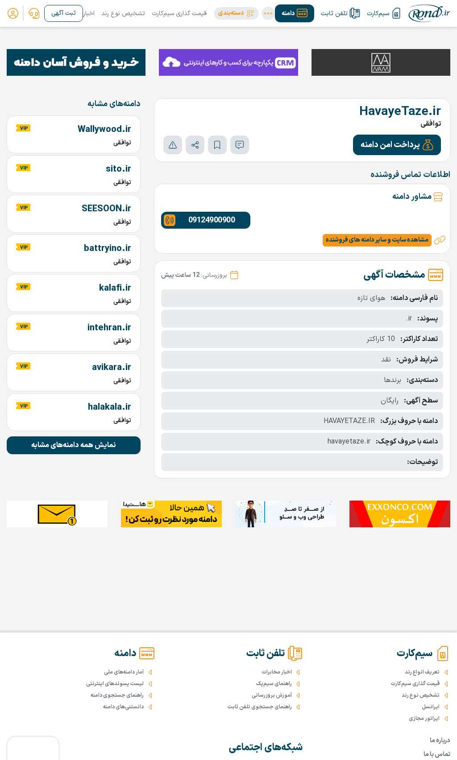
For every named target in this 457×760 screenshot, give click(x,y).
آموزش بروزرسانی (272, 695)
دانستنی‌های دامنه (123, 707)
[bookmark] (217, 145)
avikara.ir (111, 367)
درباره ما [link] (440, 740)
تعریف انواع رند (422, 672)
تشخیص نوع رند (123, 13)
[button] (236, 13)
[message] (239, 145)
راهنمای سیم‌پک (274, 684)
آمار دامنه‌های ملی (124, 672)
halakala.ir (109, 407)
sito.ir (118, 169)
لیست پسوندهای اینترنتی (115, 684)
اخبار (89, 13)
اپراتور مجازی (424, 719)
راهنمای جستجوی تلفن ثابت (260, 707)
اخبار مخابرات (277, 672)
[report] (172, 145)
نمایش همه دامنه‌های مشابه (73, 445)
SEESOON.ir (106, 209)
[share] (195, 145)
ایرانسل (431, 707)
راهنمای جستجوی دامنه (117, 695)
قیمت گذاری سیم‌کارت (179, 13)
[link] (34, 13)
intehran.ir (109, 328)
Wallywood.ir (104, 129)
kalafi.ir (115, 288)
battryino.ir (107, 248)
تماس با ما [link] (437, 754)
